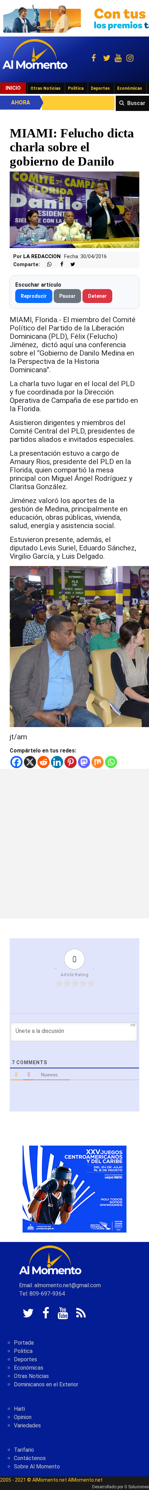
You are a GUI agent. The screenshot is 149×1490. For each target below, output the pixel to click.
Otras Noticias (45, 88)
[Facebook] (16, 762)
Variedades (27, 1425)
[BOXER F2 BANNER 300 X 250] (74, 1188)
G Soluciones (136, 1486)
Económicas (129, 88)
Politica (23, 1351)
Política (76, 88)
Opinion (23, 1417)
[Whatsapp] (111, 762)
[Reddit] (43, 762)
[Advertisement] (74, 843)
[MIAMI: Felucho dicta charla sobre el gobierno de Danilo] (74, 209)
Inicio (13, 88)
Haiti (19, 1408)
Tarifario (24, 1450)
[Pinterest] (70, 762)
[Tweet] (70, 265)
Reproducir (34, 296)
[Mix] (97, 762)
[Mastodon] (84, 762)
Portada (24, 1342)
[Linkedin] (57, 762)
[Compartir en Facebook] (58, 265)
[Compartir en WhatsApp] (46, 265)
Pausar (67, 296)
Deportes (100, 88)
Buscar (136, 103)
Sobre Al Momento (37, 1466)
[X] (30, 762)
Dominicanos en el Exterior (46, 1384)
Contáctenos (30, 1458)
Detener (97, 296)
